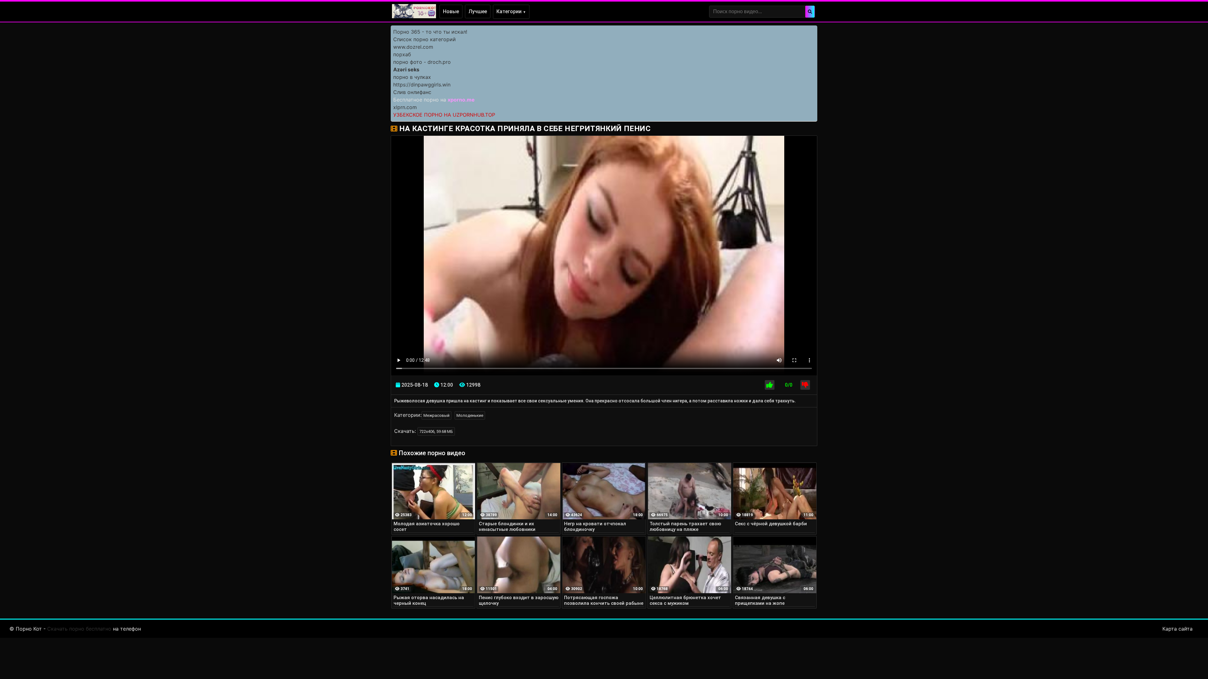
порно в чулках (412, 77)
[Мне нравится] (770, 385)
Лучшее (477, 11)
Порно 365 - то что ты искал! (430, 32)
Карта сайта (1177, 629)
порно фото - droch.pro (422, 62)
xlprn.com (405, 107)
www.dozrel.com (413, 47)
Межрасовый (436, 415)
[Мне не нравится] (805, 385)
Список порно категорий (424, 39)
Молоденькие (469, 415)
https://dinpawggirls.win (421, 84)
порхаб (402, 54)
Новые (451, 11)
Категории (511, 11)
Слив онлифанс (412, 92)
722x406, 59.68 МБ (436, 431)
